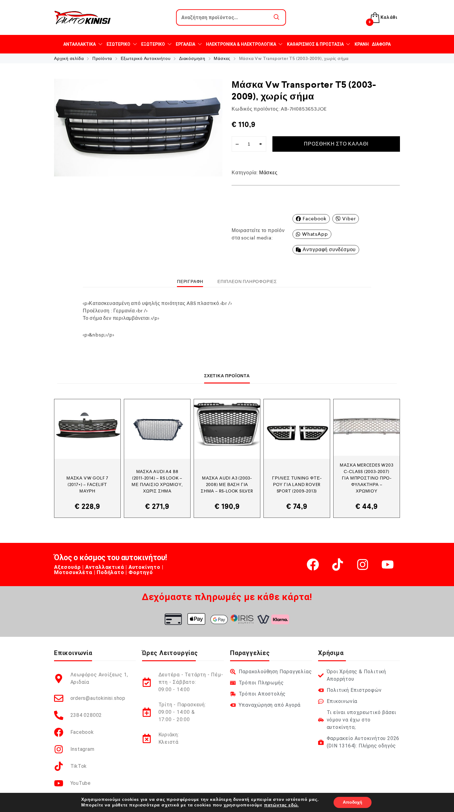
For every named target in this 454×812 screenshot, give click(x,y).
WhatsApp (315, 234)
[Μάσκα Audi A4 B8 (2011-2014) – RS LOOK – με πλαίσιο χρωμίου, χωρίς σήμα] (157, 429)
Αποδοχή (352, 802)
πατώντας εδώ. (281, 805)
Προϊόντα (102, 58)
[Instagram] (362, 564)
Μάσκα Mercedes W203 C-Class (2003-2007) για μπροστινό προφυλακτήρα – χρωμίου (366, 478)
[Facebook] (313, 564)
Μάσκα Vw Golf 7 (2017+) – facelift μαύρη (87, 484)
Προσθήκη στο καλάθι (336, 144)
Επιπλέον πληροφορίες (247, 281)
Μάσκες (222, 58)
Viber (348, 218)
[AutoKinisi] (82, 17)
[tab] (190, 281)
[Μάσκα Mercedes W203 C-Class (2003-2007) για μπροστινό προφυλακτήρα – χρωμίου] (367, 427)
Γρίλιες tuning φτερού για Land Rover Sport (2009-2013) (296, 484)
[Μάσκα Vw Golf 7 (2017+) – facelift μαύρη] (87, 429)
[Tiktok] (337, 564)
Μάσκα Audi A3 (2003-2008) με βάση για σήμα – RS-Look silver (227, 484)
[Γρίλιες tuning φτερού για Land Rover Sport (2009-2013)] (297, 429)
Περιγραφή (190, 281)
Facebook (314, 218)
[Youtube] (387, 564)
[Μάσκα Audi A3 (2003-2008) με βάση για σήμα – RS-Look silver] (227, 429)
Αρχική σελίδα (69, 58)
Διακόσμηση (192, 58)
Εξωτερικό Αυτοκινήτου (146, 58)
